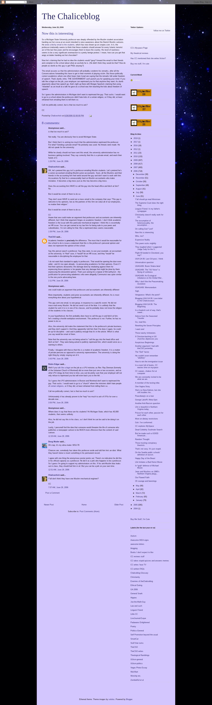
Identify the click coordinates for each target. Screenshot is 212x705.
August (139, 189)
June (138, 196)
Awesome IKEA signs (140, 540)
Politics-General (137, 631)
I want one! (139, 329)
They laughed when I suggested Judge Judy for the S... (148, 248)
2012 (136, 149)
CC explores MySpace (144, 426)
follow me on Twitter (162, 31)
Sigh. (137, 291)
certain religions (57, 386)
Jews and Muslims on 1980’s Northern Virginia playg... (147, 472)
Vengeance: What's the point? (147, 295)
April (138, 489)
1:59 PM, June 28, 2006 (58, 231)
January (139, 500)
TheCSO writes (137, 651)
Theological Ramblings (140, 655)
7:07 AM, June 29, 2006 (58, 487)
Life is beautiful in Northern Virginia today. (146, 408)
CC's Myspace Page (139, 48)
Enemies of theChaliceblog (142, 581)
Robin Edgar (54, 364)
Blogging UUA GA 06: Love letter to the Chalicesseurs (148, 299)
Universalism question (144, 262)
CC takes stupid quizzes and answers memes (150, 561)
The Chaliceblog (71, 16)
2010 (136, 156)
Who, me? (139, 236)
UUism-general (137, 659)
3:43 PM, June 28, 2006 (58, 359)
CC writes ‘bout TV (138, 565)
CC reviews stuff (137, 556)
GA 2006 (134, 589)
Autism (133, 536)
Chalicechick (54, 167)
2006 (136, 171)
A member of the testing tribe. (147, 383)
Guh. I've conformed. (144, 422)
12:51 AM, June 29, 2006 (58, 470)
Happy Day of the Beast (145, 458)
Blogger (129, 699)
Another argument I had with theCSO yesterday (147, 347)
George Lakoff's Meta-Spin (146, 400)
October (139, 181)
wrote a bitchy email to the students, (60, 45)
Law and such (136, 606)
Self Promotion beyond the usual (144, 635)
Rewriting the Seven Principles (148, 325)
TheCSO (52, 237)
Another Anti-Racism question (147, 403)
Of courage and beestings (146, 481)
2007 (136, 167)
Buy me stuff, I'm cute (140, 64)
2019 (136, 138)
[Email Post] (90, 116)
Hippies (134, 598)
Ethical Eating (136, 585)
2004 (136, 508)
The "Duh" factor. (142, 352)
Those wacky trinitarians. (145, 333)
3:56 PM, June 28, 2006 (58, 403)
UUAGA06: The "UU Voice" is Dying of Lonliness (147, 271)
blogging (134, 548)
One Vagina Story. (142, 386)
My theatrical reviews (139, 53)
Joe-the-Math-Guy (138, 602)
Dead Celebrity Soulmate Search (148, 430)
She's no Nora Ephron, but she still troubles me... (148, 391)
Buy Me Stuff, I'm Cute (140, 519)
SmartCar (134, 639)
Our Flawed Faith (142, 477)
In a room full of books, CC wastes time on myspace (146, 366)
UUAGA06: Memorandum (145, 287)
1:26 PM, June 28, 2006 (58, 161)
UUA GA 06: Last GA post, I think (149, 259)
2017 (136, 142)
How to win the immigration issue (149, 361)
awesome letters (137, 544)
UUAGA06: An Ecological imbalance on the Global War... (149, 277)
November (140, 178)
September (141, 185)
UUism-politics (137, 663)
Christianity (135, 577)
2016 (136, 145)
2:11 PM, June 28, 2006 (58, 281)
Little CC (134, 614)
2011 (136, 153)
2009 (136, 160)
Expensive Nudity (142, 240)
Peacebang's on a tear (144, 396)
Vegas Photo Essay (139, 668)
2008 (136, 164)
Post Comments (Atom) (89, 511)
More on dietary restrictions (146, 419)
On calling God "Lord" (144, 229)
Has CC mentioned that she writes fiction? (148, 58)
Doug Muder (53, 442)
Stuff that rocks (137, 643)
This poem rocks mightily (145, 243)
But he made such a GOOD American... (146, 434)
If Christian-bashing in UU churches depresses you (146, 337)
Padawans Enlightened (140, 622)
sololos (112, 699)
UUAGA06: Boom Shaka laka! (147, 266)
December (140, 174)
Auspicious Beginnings (144, 342)
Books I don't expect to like (142, 552)
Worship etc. (136, 676)
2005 (136, 505)
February (140, 497)
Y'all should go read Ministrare (147, 199)
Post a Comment (52, 493)
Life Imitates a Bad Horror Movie (148, 462)
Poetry (133, 626)
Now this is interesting (144, 232)
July (138, 192)
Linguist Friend (137, 610)
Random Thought (142, 439)
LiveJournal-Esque (138, 618)
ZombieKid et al (137, 680)
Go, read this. (141, 322)
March (139, 493)
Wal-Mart (134, 672)
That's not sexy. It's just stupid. (148, 449)
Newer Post (49, 505)
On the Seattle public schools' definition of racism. (147, 453)
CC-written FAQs (138, 569)
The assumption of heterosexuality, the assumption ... (144, 223)
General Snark (136, 593)
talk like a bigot (64, 368)
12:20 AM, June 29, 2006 (58, 436)
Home (84, 505)
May (138, 486)
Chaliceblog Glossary (139, 573)
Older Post (118, 505)
